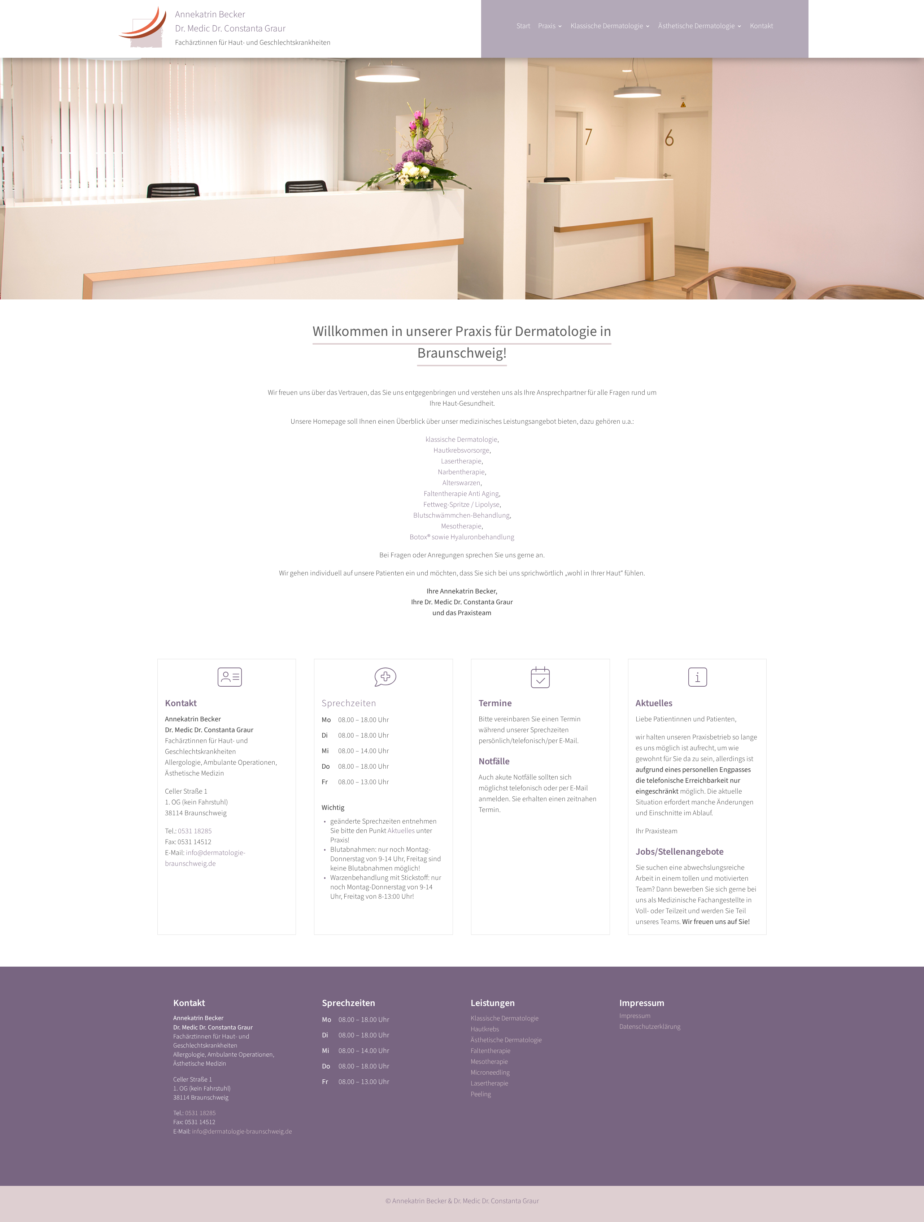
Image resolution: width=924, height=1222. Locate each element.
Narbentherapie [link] (461, 472)
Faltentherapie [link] (490, 1052)
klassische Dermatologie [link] (461, 440)
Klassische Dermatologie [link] (505, 1019)
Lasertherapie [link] (461, 461)
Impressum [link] (634, 1017)
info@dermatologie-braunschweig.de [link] (242, 1131)
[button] (550, 27)
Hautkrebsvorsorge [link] (461, 450)
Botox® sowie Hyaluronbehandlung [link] (462, 537)
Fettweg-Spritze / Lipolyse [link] (461, 505)
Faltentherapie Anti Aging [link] (461, 494)
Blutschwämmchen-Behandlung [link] (461, 515)
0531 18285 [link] (195, 831)
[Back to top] (917, 1178)
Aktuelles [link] (401, 831)
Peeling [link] (481, 1095)
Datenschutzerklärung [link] (649, 1028)
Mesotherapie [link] (461, 526)
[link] (523, 27)
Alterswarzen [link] (461, 483)
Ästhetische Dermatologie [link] (506, 1041)
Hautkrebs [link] (485, 1030)
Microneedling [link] (490, 1074)
